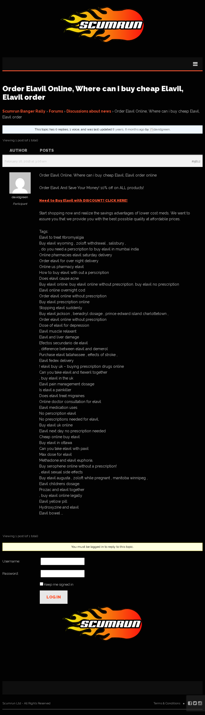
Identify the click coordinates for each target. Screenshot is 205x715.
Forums (56, 111)
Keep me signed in (58, 584)
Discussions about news (88, 111)
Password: (10, 574)
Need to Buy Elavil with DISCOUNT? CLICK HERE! (83, 200)
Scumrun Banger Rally (23, 111)
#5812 (196, 161)
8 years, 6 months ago (128, 129)
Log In (53, 597)
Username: (11, 561)
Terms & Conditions (166, 703)
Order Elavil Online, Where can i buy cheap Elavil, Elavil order (92, 93)
